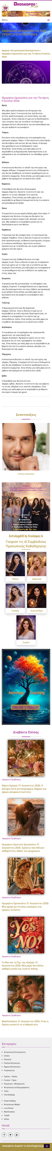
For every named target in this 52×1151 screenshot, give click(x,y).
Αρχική (5, 50)
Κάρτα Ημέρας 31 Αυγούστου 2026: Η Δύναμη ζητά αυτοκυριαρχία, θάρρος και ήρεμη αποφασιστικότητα (24, 788)
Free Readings (9, 1095)
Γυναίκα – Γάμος (10, 1080)
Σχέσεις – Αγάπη (10, 1076)
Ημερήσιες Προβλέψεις (11, 780)
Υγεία (6, 1091)
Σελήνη (7, 1056)
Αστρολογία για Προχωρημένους (17, 1087)
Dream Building (10, 1101)
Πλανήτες (7, 1059)
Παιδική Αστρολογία (12, 1063)
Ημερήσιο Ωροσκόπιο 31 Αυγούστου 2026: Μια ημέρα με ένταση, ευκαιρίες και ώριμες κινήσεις (25, 906)
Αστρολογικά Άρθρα (12, 1104)
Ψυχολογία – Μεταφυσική (14, 1084)
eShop (6, 1119)
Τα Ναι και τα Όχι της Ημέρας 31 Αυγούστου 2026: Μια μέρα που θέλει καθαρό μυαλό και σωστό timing (23, 965)
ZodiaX (6, 1115)
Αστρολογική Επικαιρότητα (25, 50)
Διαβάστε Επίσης (26, 732)
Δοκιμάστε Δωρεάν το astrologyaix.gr (23, 1145)
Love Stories (8, 1108)
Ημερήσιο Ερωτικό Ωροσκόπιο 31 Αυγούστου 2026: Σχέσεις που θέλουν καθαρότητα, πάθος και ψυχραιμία (23, 847)
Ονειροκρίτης (9, 1070)
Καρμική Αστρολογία (12, 1067)
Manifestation (9, 1112)
